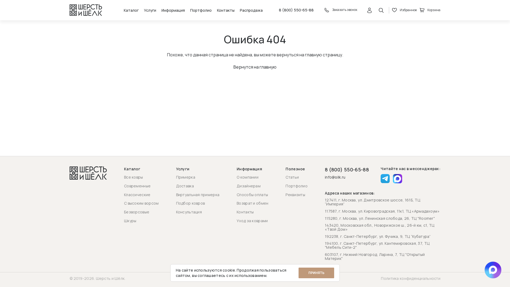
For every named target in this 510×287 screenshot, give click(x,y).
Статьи (292, 177)
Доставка (185, 185)
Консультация (189, 211)
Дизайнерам (249, 185)
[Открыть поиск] (381, 10)
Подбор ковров (190, 203)
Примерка (185, 177)
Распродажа (251, 10)
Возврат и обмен (252, 203)
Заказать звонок (344, 10)
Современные (137, 185)
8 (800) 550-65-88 (296, 10)
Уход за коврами (252, 220)
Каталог (131, 10)
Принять (316, 273)
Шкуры (130, 220)
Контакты (226, 10)
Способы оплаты (252, 194)
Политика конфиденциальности (410, 278)
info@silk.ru (335, 177)
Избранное (408, 10)
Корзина (433, 10)
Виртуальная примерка (198, 194)
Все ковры (133, 177)
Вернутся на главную (255, 67)
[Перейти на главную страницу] (86, 10)
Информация (173, 10)
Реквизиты (295, 194)
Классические (137, 194)
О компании (247, 177)
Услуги (150, 10)
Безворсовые (136, 211)
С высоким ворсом (141, 203)
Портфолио (201, 10)
